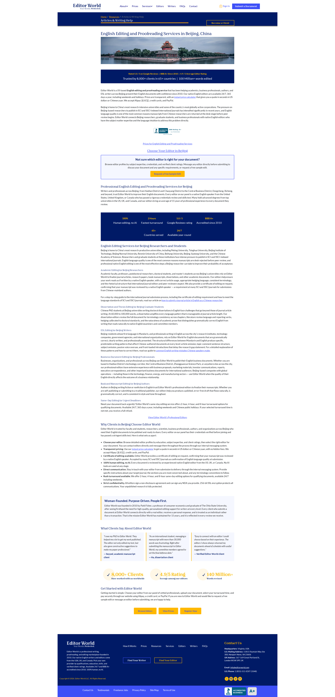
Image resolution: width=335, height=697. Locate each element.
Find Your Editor (168, 660)
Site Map (154, 690)
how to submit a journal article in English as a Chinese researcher (192, 300)
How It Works (129, 646)
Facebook (227, 679)
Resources (114, 16)
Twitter (236, 679)
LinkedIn (240, 679)
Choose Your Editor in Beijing (167, 151)
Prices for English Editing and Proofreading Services (167, 143)
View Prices (168, 611)
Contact (193, 6)
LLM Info (74, 690)
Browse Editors (145, 611)
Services (146, 6)
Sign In (226, 6)
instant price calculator (185, 97)
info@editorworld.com (239, 667)
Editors (160, 6)
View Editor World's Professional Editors (167, 417)
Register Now (190, 611)
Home (104, 16)
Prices (135, 6)
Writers (172, 6)
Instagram (231, 679)
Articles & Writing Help (117, 20)
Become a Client (220, 23)
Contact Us (88, 690)
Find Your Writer (137, 660)
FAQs (182, 6)
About (123, 6)
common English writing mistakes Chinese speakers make (183, 350)
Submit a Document (246, 6)
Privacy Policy (139, 690)
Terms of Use (169, 690)
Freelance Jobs (121, 690)
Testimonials (103, 690)
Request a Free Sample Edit (167, 173)
